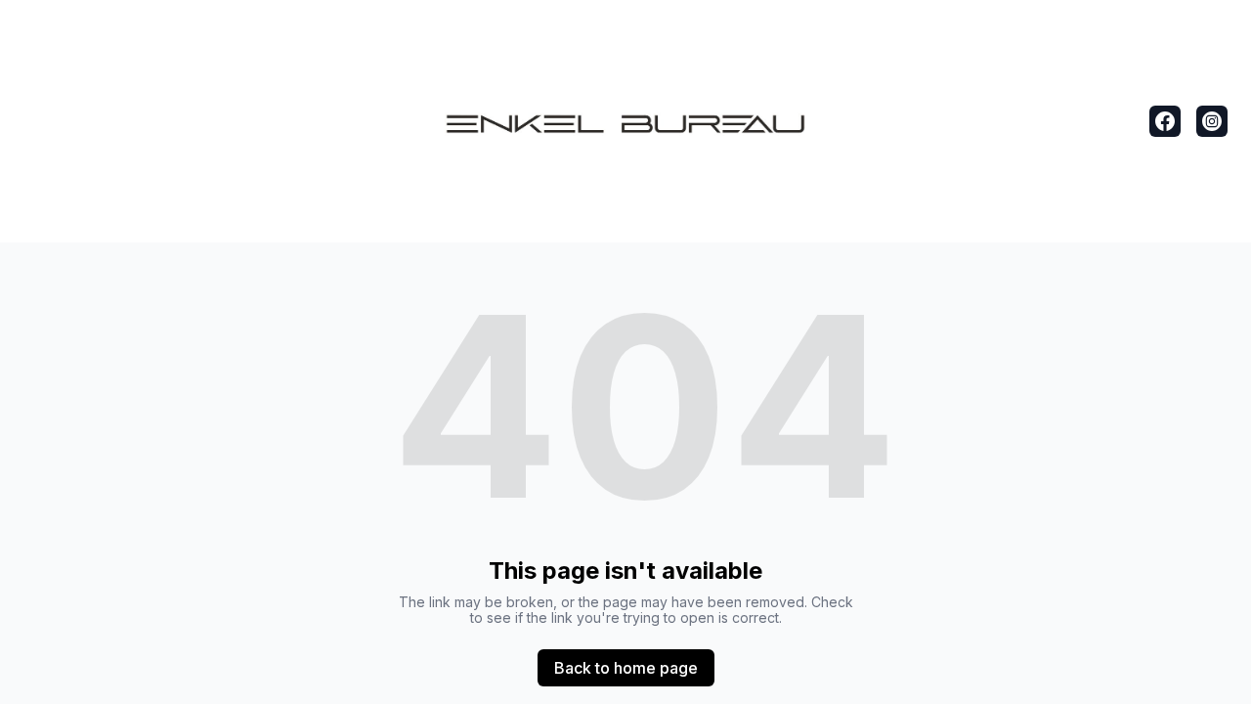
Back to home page (626, 668)
